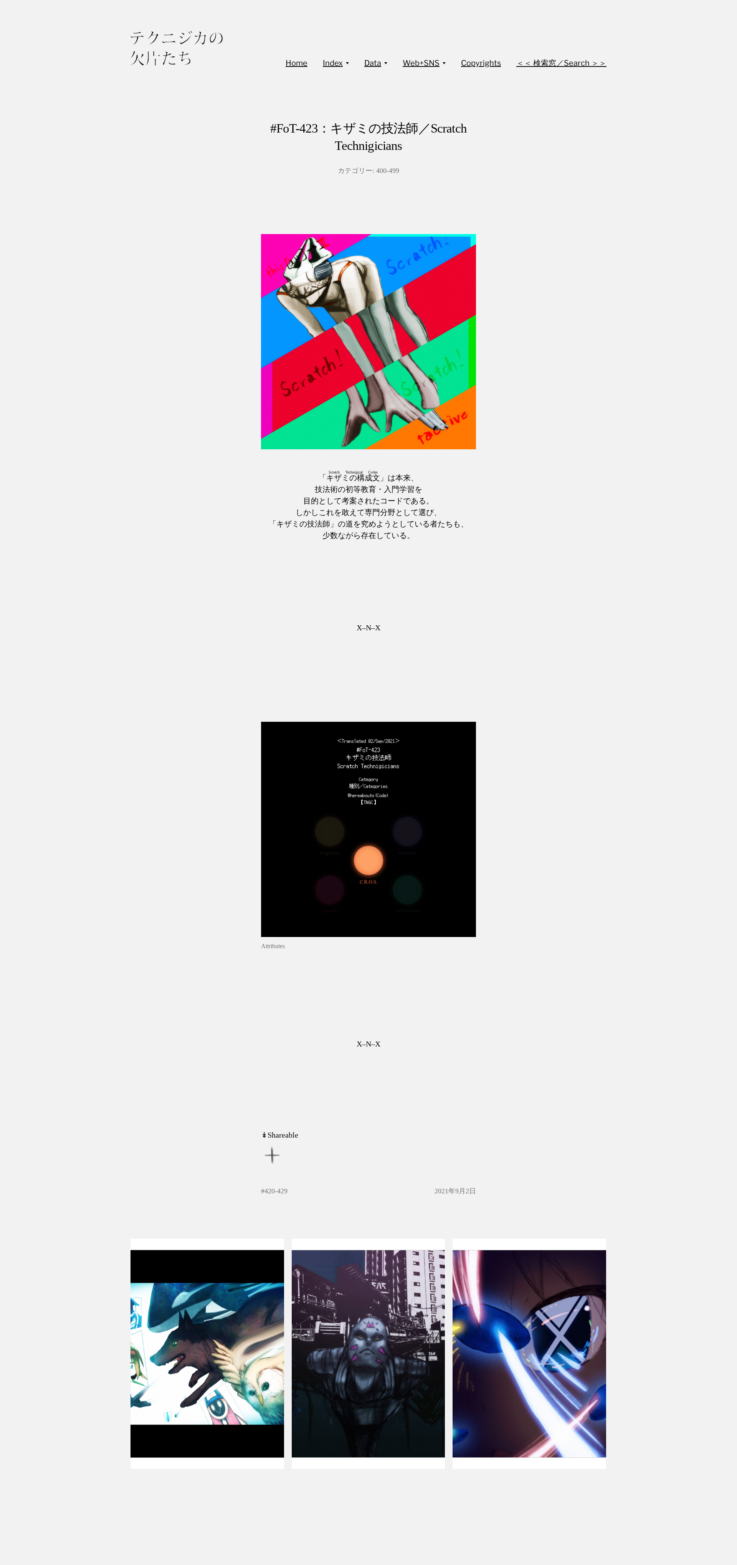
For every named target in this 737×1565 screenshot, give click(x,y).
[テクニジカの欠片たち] (177, 48)
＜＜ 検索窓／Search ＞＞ (561, 63)
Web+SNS (421, 63)
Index (333, 63)
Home (296, 63)
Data (372, 63)
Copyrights (481, 63)
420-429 (276, 1191)
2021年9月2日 (455, 1191)
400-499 (387, 170)
